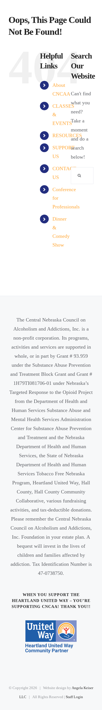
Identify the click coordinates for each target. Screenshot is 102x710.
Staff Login (74, 697)
